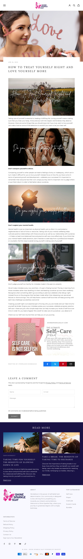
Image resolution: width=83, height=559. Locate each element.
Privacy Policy (51, 383)
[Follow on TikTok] (25, 544)
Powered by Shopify (53, 549)
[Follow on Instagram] (10, 544)
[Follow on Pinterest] (15, 544)
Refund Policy (8, 524)
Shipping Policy (8, 528)
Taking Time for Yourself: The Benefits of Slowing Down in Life (19, 462)
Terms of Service (65, 383)
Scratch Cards (71, 504)
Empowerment (9, 455)
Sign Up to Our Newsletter (12, 538)
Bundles (69, 507)
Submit (14, 416)
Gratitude (69, 501)
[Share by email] (71, 364)
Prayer (68, 497)
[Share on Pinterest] (63, 364)
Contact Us (7, 534)
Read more (7, 480)
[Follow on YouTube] (20, 544)
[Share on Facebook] (47, 364)
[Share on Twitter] (55, 364)
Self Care (69, 494)
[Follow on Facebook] (4, 544)
